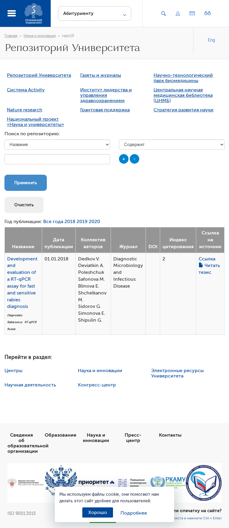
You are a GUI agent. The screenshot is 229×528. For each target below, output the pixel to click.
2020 (94, 221)
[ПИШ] (132, 483)
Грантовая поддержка (105, 110)
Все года (53, 221)
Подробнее (133, 513)
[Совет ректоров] (204, 483)
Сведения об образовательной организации (28, 443)
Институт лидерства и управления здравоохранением (106, 95)
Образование (60, 435)
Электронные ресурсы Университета (177, 373)
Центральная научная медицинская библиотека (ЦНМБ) (183, 95)
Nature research (24, 110)
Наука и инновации (40, 36)
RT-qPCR (30, 322)
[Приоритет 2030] (96, 483)
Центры (13, 370)
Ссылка (207, 259)
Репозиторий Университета (39, 75)
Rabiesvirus (14, 322)
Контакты (170, 435)
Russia (11, 329)
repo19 (68, 36)
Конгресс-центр (97, 385)
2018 (69, 221)
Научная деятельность (30, 385)
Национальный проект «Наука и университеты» (35, 121)
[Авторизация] (177, 13)
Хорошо (97, 512)
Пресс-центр (133, 437)
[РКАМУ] (168, 482)
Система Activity (26, 90)
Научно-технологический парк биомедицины (183, 78)
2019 (82, 221)
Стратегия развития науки (183, 110)
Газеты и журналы (100, 75)
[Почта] (192, 13)
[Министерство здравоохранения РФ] (25, 483)
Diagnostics (14, 315)
